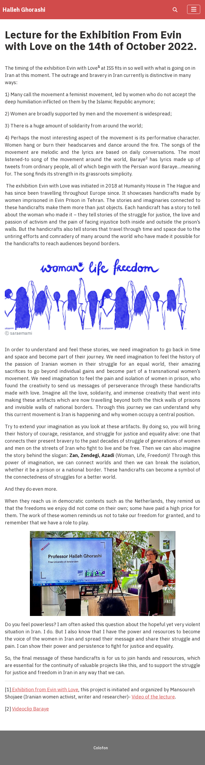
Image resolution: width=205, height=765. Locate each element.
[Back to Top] (194, 754)
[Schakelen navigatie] (193, 9)
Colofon (100, 747)
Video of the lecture (153, 697)
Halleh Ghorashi (23, 9)
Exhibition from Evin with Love (44, 689)
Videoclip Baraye (30, 709)
